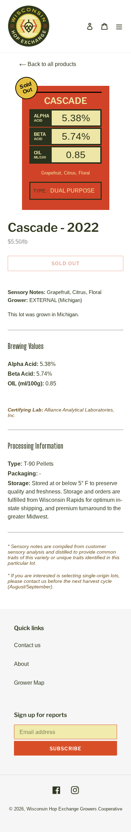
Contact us (27, 645)
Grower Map (29, 683)
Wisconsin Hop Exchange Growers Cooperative (74, 808)
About (21, 664)
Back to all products (51, 64)
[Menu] (119, 26)
